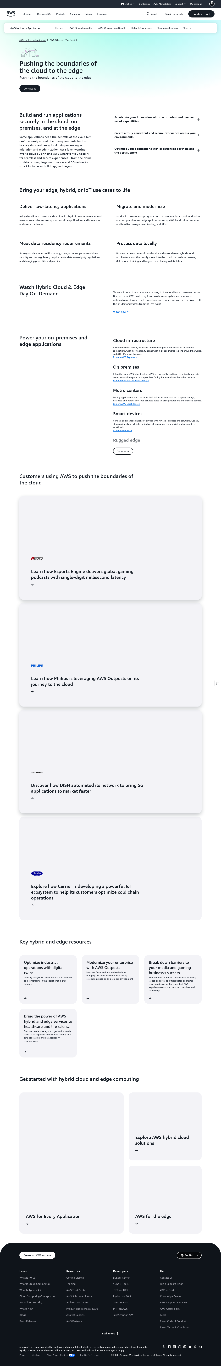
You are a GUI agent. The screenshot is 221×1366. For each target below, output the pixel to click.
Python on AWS (122, 1296)
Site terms (37, 1355)
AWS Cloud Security (30, 1302)
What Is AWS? (27, 1277)
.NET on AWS (120, 1290)
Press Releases (27, 1321)
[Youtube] (190, 1347)
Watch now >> (121, 311)
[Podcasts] (195, 1347)
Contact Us (166, 1277)
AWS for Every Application (32, 40)
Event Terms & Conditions (175, 1327)
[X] (164, 1347)
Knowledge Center (170, 1296)
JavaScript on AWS (123, 1314)
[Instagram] (179, 1347)
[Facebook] (169, 1347)
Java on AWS (120, 1302)
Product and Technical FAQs (82, 1308)
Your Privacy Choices (57, 1355)
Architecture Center (77, 1302)
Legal (163, 1314)
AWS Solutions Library (79, 1296)
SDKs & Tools (120, 1283)
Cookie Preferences (89, 1355)
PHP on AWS (120, 1308)
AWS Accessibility (170, 1308)
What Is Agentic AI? (30, 1290)
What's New (26, 1308)
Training (71, 1283)
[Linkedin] (174, 1347)
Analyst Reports (75, 1314)
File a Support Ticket (171, 1283)
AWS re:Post (167, 1290)
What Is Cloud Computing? (34, 1283)
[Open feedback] (217, 683)
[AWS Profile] (212, 3)
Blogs (22, 1314)
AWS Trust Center (76, 1290)
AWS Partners (74, 1321)
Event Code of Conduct (173, 1321)
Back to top (108, 1333)
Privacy (23, 1355)
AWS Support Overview (173, 1302)
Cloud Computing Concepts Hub (37, 1296)
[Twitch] (184, 1347)
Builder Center (121, 1277)
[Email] (200, 1347)
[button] (44, 14)
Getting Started (75, 1277)
